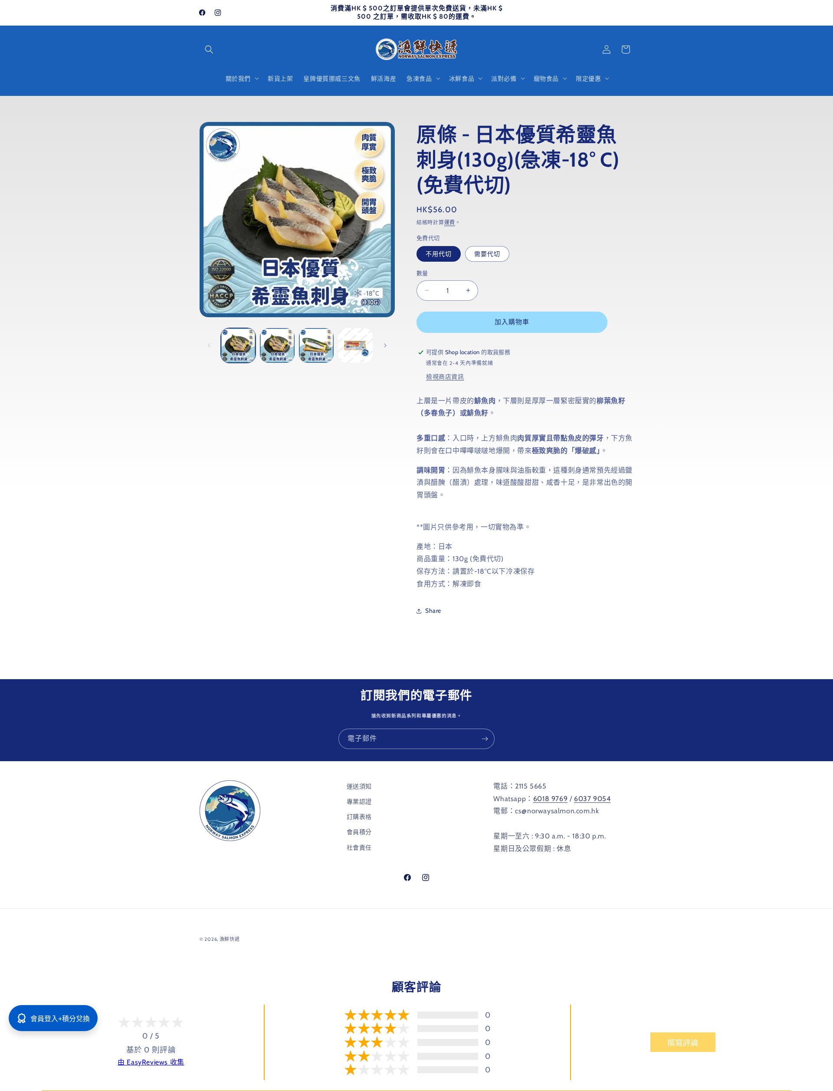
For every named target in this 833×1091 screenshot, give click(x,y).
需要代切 (487, 254)
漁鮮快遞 (230, 939)
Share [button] (433, 611)
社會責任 (359, 847)
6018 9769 (550, 799)
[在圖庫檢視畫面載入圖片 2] (277, 345)
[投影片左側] (209, 345)
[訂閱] (484, 739)
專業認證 (359, 801)
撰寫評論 (683, 1042)
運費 (449, 222)
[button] (209, 49)
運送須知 (359, 786)
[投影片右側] (385, 345)
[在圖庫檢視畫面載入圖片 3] (316, 345)
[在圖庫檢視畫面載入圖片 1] (238, 345)
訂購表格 (359, 817)
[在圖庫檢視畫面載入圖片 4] (355, 345)
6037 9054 (592, 799)
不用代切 (439, 254)
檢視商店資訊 (445, 377)
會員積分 (359, 832)
